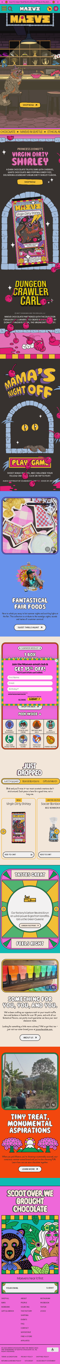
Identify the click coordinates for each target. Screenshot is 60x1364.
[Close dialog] (56, 660)
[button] (22, 700)
